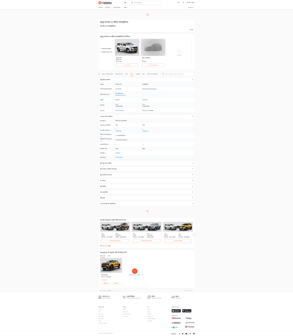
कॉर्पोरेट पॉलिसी (101, 318)
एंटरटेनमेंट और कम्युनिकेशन (152, 74)
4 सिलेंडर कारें (118, 131)
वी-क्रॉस (116, 283)
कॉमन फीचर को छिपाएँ (106, 48)
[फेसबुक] (179, 333)
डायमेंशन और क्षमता (119, 74)
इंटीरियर (131, 74)
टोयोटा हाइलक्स (104, 275)
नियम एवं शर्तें (100, 314)
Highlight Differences (107, 52)
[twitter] (182, 333)
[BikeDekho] (176, 318)
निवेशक (99, 321)
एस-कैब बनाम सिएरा (178, 240)
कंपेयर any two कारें (104, 245)
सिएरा (180, 235)
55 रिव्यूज (121, 106)
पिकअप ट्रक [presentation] (102, 255)
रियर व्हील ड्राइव (118, 157)
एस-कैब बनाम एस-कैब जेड (146, 240)
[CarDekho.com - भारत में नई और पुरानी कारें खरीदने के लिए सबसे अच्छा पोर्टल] (105, 2)
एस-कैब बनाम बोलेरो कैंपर (115, 240)
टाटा (179, 233)
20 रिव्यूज (147, 106)
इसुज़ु (148, 233)
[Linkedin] (194, 333)
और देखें (191, 29)
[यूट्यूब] (186, 333)
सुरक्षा (143, 74)
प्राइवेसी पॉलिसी (101, 316)
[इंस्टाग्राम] (190, 333)
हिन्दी (178, 2)
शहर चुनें (191, 7)
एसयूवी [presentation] (109, 255)
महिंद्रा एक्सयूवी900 (146, 57)
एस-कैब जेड (149, 235)
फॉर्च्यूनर (105, 283)
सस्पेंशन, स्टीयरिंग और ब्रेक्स (107, 74)
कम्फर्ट (126, 74)
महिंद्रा (117, 233)
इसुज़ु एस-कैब (118, 57)
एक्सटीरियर (138, 74)
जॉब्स (99, 311)
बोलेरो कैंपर (118, 235)
